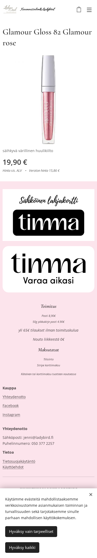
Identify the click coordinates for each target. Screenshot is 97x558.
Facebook (11, 405)
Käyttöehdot (13, 466)
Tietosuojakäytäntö (19, 461)
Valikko (89, 9)
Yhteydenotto (14, 396)
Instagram (11, 414)
